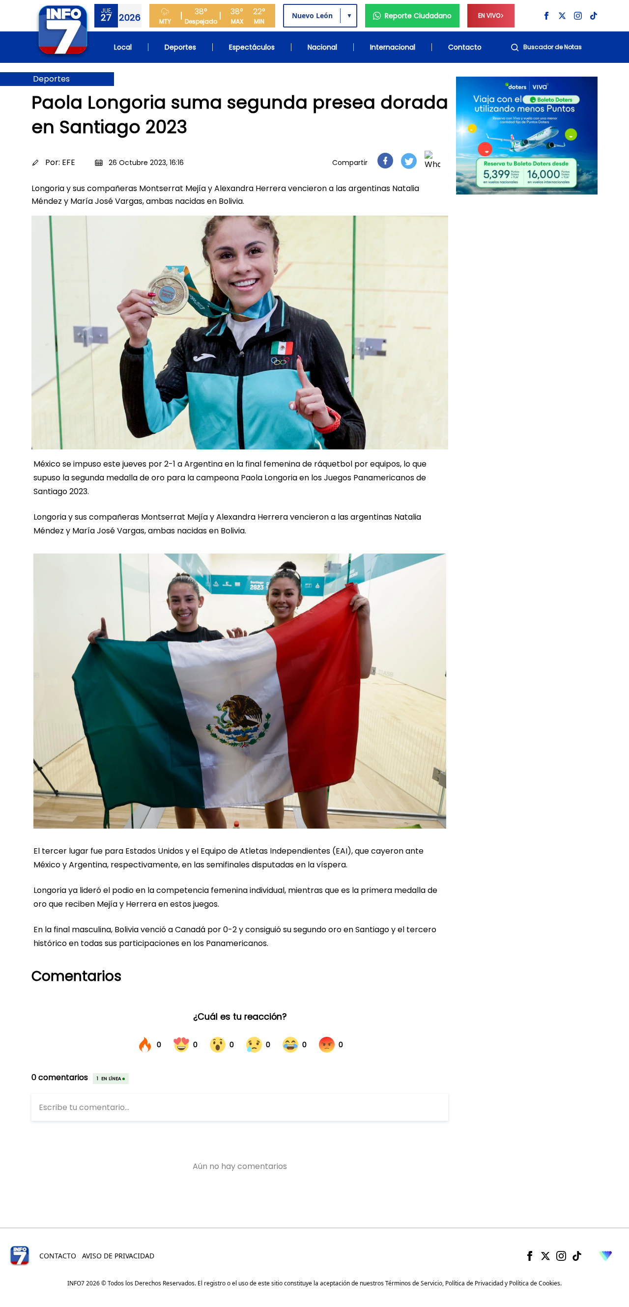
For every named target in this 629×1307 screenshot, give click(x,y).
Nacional (322, 47)
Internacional (392, 47)
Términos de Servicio (413, 1283)
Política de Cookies (534, 1283)
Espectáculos (252, 47)
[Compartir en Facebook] (385, 160)
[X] (545, 1256)
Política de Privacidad (474, 1283)
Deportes (180, 47)
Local (123, 47)
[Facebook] (530, 1256)
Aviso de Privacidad (118, 1255)
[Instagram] (561, 1256)
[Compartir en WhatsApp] (432, 160)
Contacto (465, 47)
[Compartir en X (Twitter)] (409, 161)
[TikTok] (577, 1256)
